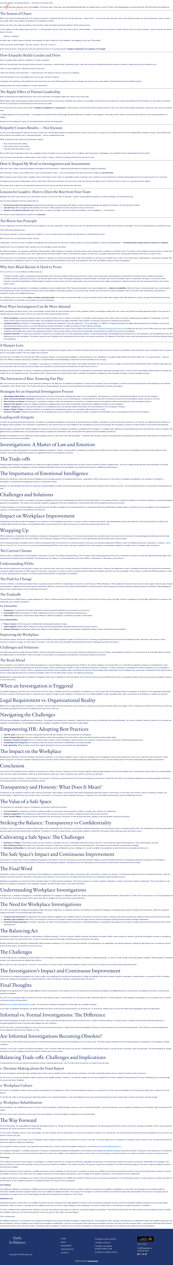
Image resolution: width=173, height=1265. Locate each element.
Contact (65, 1253)
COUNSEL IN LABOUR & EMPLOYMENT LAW (103, 1247)
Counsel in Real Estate (105, 1239)
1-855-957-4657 (143, 1251)
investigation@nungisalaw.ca (20, 1004)
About (82, 6)
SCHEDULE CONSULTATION (106, 1252)
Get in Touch (142, 1244)
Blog (163, 6)
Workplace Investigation (116, 6)
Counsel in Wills (102, 1242)
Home (71, 6)
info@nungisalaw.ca (144, 1248)
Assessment (66, 1246)
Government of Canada (12, 272)
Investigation (67, 1249)
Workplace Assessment (145, 6)
